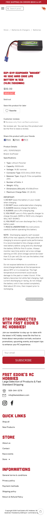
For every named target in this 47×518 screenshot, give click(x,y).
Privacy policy (8, 480)
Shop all (6, 421)
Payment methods (10, 486)
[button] (12, 110)
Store (6, 30)
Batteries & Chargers (21, 30)
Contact (6, 448)
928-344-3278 (15, 390)
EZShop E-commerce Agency (31, 513)
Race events (7, 454)
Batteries (37, 30)
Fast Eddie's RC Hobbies (18, 376)
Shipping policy (9, 491)
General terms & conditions (14, 475)
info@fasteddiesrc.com (18, 395)
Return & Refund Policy (12, 497)
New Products (8, 427)
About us (6, 443)
